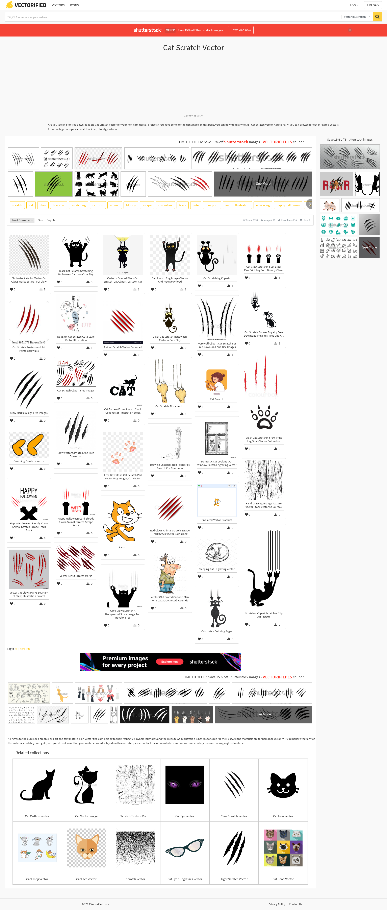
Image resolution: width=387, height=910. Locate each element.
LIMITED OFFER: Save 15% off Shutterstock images (221, 677)
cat (31, 205)
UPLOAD (373, 5)
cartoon (98, 205)
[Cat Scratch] (217, 381)
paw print (212, 205)
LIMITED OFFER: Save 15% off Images (219, 142)
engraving (263, 205)
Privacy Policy (277, 904)
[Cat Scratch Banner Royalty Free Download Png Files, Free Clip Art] (264, 309)
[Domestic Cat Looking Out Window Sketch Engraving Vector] (217, 438)
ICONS (74, 5)
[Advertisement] (193, 85)
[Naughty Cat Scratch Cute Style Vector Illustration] (76, 313)
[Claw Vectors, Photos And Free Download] (76, 430)
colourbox (165, 205)
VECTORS (58, 5)
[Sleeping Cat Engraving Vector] (217, 552)
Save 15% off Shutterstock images (350, 139)
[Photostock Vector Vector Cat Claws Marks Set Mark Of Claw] (29, 255)
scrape (147, 205)
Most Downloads (22, 220)
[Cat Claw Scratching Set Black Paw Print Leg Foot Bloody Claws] (264, 249)
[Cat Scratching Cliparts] (217, 255)
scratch (17, 205)
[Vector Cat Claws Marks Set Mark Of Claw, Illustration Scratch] (29, 569)
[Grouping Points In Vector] (29, 445)
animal (114, 205)
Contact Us (295, 904)
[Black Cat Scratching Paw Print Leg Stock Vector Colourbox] (264, 394)
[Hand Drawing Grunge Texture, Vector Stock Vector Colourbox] (264, 480)
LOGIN (354, 5)
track (182, 205)
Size (40, 220)
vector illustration (237, 205)
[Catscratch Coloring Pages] (217, 608)
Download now (241, 30)
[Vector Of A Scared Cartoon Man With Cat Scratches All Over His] (170, 573)
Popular (51, 220)
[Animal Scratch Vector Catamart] (123, 322)
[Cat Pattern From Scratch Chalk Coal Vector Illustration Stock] (123, 386)
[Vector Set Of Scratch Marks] (76, 559)
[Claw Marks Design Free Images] (29, 390)
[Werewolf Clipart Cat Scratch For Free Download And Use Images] (217, 318)
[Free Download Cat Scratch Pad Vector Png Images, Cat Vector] (123, 452)
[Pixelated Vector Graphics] (217, 500)
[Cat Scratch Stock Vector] (170, 381)
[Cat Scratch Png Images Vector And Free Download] (170, 255)
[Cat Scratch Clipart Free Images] (76, 373)
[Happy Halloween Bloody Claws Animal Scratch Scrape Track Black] (29, 500)
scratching (79, 205)
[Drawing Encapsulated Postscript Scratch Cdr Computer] (170, 443)
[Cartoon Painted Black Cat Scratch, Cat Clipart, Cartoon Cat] (123, 255)
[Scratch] (123, 521)
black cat (59, 205)
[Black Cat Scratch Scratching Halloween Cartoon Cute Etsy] (76, 251)
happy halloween (288, 205)
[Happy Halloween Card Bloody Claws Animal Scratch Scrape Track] (76, 495)
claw (43, 205)
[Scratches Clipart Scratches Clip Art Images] (264, 568)
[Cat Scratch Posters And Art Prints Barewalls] (29, 322)
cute (196, 205)
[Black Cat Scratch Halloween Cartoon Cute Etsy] (170, 317)
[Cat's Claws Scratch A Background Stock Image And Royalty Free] (123, 587)
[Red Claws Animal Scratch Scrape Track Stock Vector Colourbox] (170, 507)
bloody (131, 205)
